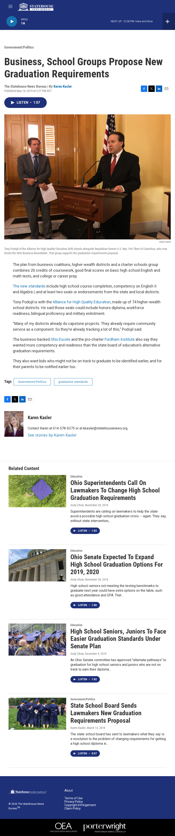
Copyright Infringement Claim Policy (80, 807)
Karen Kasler (63, 86)
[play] (11, 21)
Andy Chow (77, 505)
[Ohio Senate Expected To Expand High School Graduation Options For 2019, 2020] (37, 565)
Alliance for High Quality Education (82, 302)
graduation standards (73, 381)
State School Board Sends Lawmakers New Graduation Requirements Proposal (105, 713)
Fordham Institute (120, 339)
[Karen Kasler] (13, 424)
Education (76, 476)
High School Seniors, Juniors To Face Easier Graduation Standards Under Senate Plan (118, 639)
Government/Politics (19, 47)
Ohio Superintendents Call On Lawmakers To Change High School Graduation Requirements (115, 490)
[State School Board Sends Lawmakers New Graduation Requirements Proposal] (37, 714)
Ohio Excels (60, 339)
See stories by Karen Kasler (52, 435)
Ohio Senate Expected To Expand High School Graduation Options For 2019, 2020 (116, 564)
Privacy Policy (73, 801)
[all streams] (168, 21)
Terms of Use (73, 798)
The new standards (29, 286)
